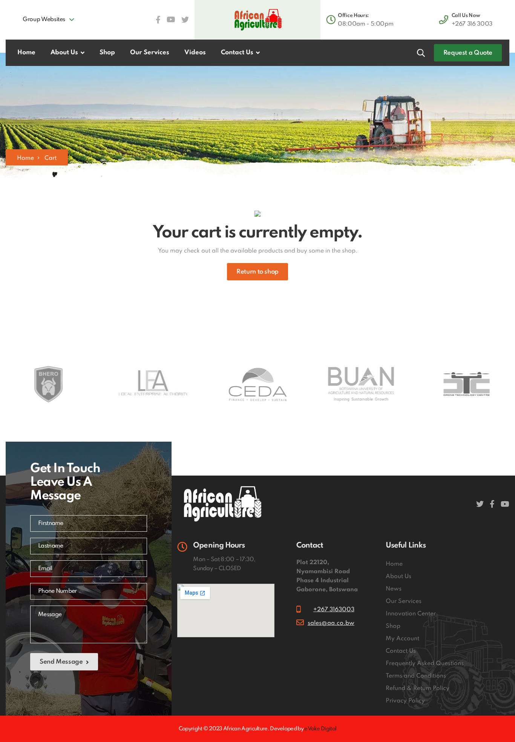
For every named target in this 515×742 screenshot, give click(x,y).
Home (25, 158)
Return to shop (257, 272)
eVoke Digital (320, 728)
